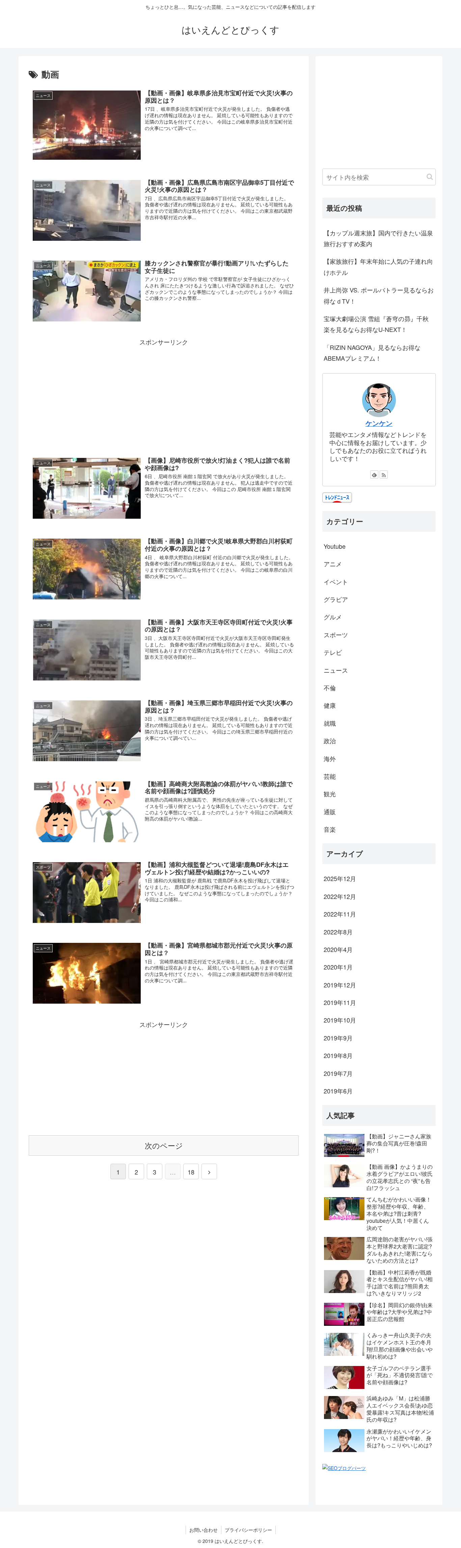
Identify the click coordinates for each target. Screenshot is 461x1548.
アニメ (333, 563)
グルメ (333, 616)
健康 (330, 705)
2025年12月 (340, 878)
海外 (330, 758)
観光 (330, 793)
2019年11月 (340, 1002)
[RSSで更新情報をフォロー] (384, 474)
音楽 (330, 829)
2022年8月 (338, 931)
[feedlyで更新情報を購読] (374, 474)
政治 (330, 740)
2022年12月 (340, 896)
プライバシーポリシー (248, 1529)
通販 (330, 811)
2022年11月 (340, 913)
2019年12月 (340, 984)
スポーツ (336, 634)
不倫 (330, 687)
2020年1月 (338, 966)
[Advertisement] (164, 394)
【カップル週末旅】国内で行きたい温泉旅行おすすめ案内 (378, 238)
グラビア (336, 599)
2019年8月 (338, 1055)
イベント (336, 581)
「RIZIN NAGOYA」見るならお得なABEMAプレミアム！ (372, 352)
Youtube (335, 546)
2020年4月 (338, 949)
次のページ (164, 1145)
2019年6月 (338, 1090)
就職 (330, 723)
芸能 (330, 776)
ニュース (336, 670)
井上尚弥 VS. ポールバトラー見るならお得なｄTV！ (379, 295)
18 (191, 1171)
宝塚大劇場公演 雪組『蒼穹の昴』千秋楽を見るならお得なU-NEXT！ (376, 324)
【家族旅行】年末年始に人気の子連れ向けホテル (378, 266)
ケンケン (378, 423)
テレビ (333, 652)
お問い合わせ (203, 1529)
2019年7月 (338, 1073)
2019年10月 (340, 1019)
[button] (430, 177)
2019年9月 (338, 1037)
